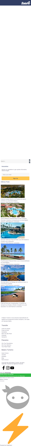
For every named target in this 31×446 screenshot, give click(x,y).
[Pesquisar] (29, 161)
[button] (3, 2)
